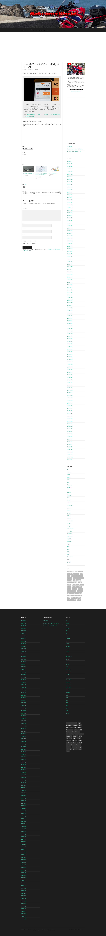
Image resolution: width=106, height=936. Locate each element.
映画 (68, 554)
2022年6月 (69, 251)
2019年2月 (69, 354)
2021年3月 (69, 289)
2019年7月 (69, 341)
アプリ (68, 500)
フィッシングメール (78, 593)
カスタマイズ (70, 505)
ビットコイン (70, 528)
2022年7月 (69, 248)
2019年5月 (69, 346)
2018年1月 (69, 387)
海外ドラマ (69, 556)
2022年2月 (69, 261)
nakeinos (31, 69)
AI (67, 469)
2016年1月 (69, 449)
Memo (48, 29)
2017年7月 (69, 403)
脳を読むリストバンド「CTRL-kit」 (75, 149)
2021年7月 (69, 279)
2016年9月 (69, 428)
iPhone (72, 575)
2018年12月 (70, 359)
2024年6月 (69, 189)
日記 (68, 551)
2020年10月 (70, 302)
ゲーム (68, 510)
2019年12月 (70, 328)
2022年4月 (69, 256)
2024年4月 (69, 194)
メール (24, 228)
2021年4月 (69, 287)
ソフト (68, 515)
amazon (72, 571)
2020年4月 (69, 318)
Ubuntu (69, 492)
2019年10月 (70, 333)
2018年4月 (69, 379)
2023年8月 (69, 215)
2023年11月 (70, 207)
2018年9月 (69, 367)
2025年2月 (69, 169)
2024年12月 (70, 174)
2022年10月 (70, 241)
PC (68, 490)
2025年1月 (69, 171)
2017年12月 (70, 390)
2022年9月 (69, 243)
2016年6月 (69, 436)
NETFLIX (69, 487)
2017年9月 (69, 398)
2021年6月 (69, 282)
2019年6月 (69, 343)
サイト (24, 234)
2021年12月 (70, 266)
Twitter (28, 29)
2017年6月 (69, 405)
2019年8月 (69, 338)
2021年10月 (70, 271)
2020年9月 (69, 305)
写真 (68, 544)
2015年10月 (70, 457)
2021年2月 (69, 292)
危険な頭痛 (69, 146)
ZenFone (75, 582)
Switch (82, 578)
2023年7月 (69, 217)
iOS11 (81, 573)
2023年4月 (69, 225)
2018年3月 (69, 382)
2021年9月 (69, 274)
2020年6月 (69, 313)
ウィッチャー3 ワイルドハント (74, 151)
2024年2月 (69, 199)
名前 (23, 222)
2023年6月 (69, 220)
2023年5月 (69, 223)
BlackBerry (77, 573)
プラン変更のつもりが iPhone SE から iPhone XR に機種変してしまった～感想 (31, 192)
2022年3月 (69, 259)
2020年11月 (70, 300)
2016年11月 (70, 423)
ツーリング (69, 520)
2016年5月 (69, 439)
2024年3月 (69, 197)
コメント (25, 208)
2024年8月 (69, 184)
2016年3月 (69, 444)
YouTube (35, 29)
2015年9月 (69, 459)
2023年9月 (69, 212)
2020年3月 (69, 320)
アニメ (68, 497)
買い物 (68, 562)
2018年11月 (70, 361)
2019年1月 (69, 356)
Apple (68, 474)
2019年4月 (69, 349)
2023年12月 (70, 205)
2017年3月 (69, 413)
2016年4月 (69, 441)
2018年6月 (69, 374)
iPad (68, 479)
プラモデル (69, 533)
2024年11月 (70, 176)
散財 (68, 546)
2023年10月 (70, 210)
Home (22, 29)
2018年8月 (69, 369)
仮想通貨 (69, 541)
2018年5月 (69, 377)
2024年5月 (69, 192)
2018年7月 (69, 372)
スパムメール (74, 586)
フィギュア (69, 531)
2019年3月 (69, 351)
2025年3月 (69, 166)
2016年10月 (70, 426)
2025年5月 (69, 161)
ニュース (69, 523)
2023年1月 (69, 233)
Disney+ (69, 477)
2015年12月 (70, 452)
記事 (25, 184)
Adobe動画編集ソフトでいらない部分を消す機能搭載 (51, 192)
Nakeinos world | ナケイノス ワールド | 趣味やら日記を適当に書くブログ (39, 929)
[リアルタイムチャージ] (55, 169)
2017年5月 (69, 408)
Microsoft (69, 484)
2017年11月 (70, 392)
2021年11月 (70, 269)
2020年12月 (70, 297)
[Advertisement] (53, 46)
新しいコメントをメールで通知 (30, 241)
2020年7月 (69, 310)
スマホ (68, 513)
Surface (77, 578)
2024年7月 (69, 187)
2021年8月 (69, 277)
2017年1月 (69, 418)
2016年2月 (69, 446)
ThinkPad (70, 580)
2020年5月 (69, 315)
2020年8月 (69, 307)
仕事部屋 (69, 538)
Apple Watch (70, 573)
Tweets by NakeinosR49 (76, 91)
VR (74, 580)
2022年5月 (69, 253)
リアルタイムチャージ (53, 173)
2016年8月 (69, 431)
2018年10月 (70, 364)
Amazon (69, 472)
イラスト (69, 502)
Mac (68, 482)
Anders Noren (77, 929)
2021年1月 (69, 295)
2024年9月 (69, 181)
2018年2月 (69, 385)
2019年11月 (70, 331)
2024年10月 (70, 179)
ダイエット (69, 518)
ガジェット (69, 508)
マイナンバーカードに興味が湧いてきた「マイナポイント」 (41, 174)
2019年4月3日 (25, 69)
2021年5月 (69, 284)
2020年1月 (69, 325)
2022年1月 (69, 264)
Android (76, 571)
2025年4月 (69, 163)
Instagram (42, 29)
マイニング (69, 536)
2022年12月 (70, 235)
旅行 (68, 549)
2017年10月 (70, 395)
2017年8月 (69, 400)
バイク (68, 526)
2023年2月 (69, 230)
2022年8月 (69, 246)
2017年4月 (69, 410)
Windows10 (78, 580)
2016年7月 (69, 434)
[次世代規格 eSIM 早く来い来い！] (28, 169)
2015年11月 (70, 454)
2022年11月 (70, 238)
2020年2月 (69, 323)
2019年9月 (69, 336)
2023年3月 (69, 228)
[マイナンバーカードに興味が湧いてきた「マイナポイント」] (42, 169)
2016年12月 (70, 421)
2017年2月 (69, 416)
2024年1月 (69, 202)
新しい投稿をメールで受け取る (30, 243)
